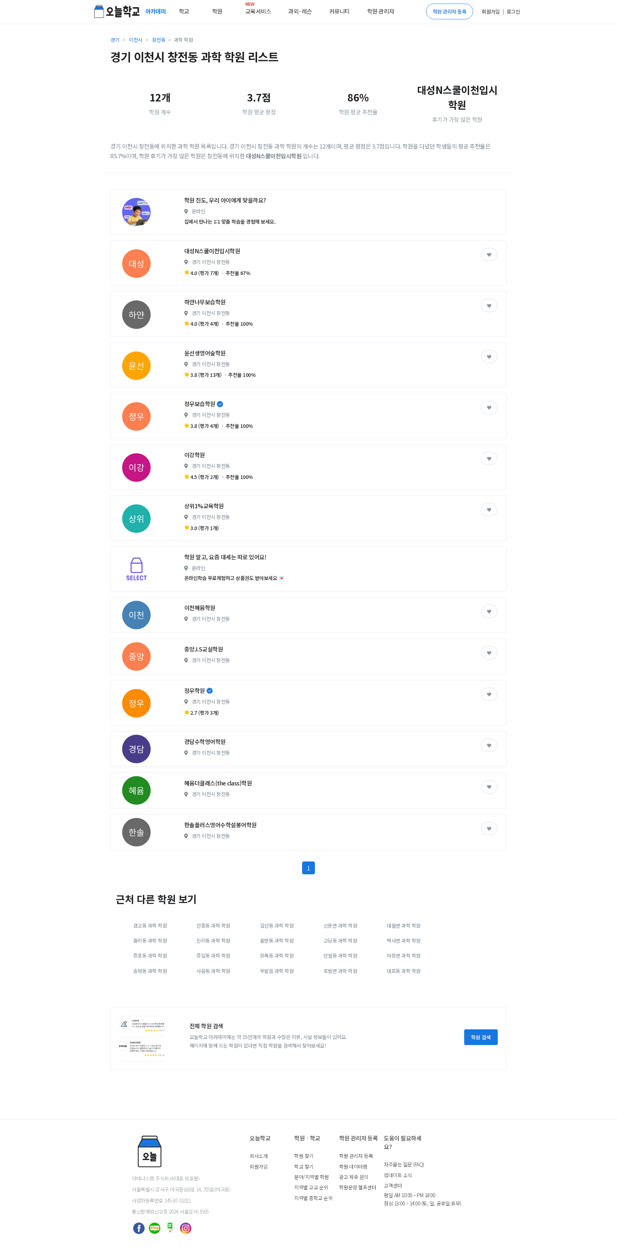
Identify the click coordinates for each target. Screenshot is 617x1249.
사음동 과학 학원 (213, 970)
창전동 (159, 39)
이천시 (135, 39)
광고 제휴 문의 (353, 1176)
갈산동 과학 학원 (277, 925)
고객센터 (393, 1185)
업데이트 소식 (398, 1175)
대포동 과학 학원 (404, 970)
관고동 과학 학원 (150, 925)
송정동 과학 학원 (150, 970)
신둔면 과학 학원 (340, 925)
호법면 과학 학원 (340, 970)
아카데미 (156, 11)
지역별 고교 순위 (311, 1187)
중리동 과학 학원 (150, 940)
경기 (114, 39)
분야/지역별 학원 (311, 1176)
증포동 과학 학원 (150, 955)
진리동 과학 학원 (213, 940)
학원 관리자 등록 (450, 11)
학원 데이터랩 (353, 1166)
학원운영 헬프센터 (357, 1187)
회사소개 (258, 1155)
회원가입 (258, 1166)
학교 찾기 (303, 1166)
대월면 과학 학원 (404, 925)
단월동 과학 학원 (340, 955)
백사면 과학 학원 (404, 940)
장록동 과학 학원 (277, 955)
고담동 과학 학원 (340, 940)
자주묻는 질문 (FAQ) (404, 1164)
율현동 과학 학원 (277, 940)
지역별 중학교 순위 (313, 1197)
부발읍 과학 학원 (277, 970)
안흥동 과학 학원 (213, 925)
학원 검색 (481, 1037)
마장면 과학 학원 (404, 955)
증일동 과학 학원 (213, 955)
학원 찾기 (303, 1155)
